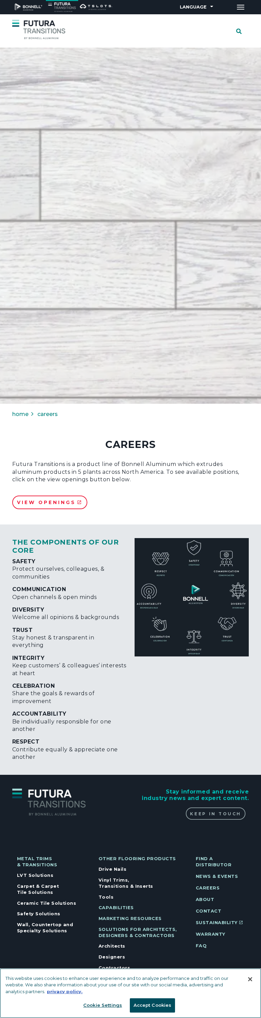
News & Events (217, 876)
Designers (112, 956)
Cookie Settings (102, 1005)
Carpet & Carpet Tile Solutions (38, 889)
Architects (112, 946)
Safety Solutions (38, 913)
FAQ (201, 945)
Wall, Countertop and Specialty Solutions (45, 927)
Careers (208, 887)
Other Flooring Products (137, 858)
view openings (46, 502)
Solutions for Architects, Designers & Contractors (138, 932)
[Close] (250, 979)
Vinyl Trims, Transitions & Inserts (126, 883)
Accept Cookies (153, 1005)
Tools (106, 897)
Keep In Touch (215, 813)
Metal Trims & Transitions (37, 861)
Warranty (210, 934)
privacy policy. (65, 991)
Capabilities (116, 907)
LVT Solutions (35, 875)
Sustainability (217, 922)
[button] (192, 597)
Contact (208, 911)
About (205, 899)
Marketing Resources (130, 918)
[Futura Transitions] (38, 29)
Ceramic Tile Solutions (46, 903)
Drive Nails (112, 869)
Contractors (114, 967)
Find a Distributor (213, 861)
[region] (130, 993)
